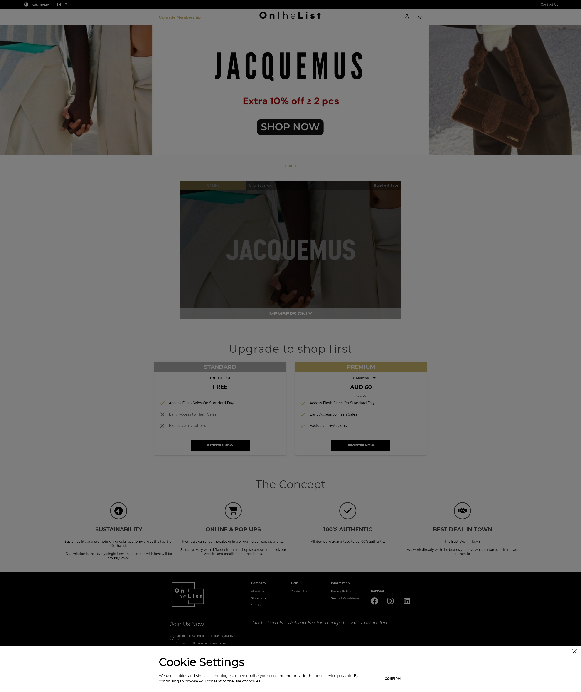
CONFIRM (393, 679)
